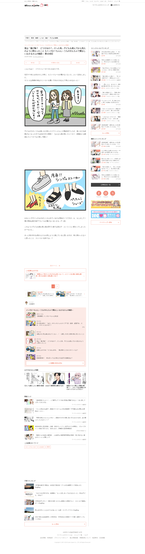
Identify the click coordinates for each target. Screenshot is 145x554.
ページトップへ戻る (106, 222)
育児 (32, 38)
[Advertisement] (72, 21)
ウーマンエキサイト (38, 56)
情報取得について (85, 538)
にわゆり (41, 447)
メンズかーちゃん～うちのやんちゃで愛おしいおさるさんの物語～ (52, 45)
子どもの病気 (54, 38)
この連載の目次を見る (55, 363)
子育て (82, 1)
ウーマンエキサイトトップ (101, 5)
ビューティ (96, 1)
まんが (101, 1)
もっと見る (55, 524)
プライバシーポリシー (61, 538)
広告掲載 (102, 538)
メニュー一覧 (117, 1)
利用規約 (50, 538)
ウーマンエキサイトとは (64, 535)
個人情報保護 (74, 538)
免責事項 (95, 538)
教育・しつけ (40, 38)
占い (106, 1)
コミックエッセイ (30, 447)
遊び (46, 38)
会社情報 (43, 538)
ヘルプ (86, 535)
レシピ (91, 1)
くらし (87, 1)
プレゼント (110, 1)
